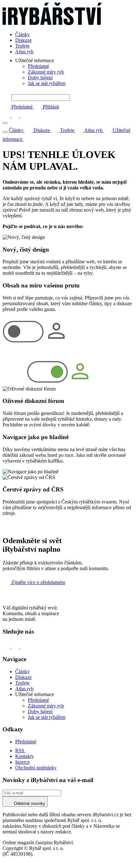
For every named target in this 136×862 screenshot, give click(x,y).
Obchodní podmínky (36, 767)
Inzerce (22, 762)
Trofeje (22, 46)
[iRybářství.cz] (68, 15)
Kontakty (24, 756)
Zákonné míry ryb (46, 72)
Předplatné (38, 66)
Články (22, 34)
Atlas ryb (24, 51)
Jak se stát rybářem (46, 83)
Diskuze (23, 40)
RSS (20, 750)
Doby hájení (40, 77)
